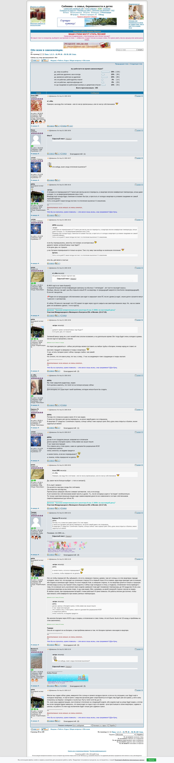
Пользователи (77, 12)
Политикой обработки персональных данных (129, 760)
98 (65, 54)
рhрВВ (83, 754)
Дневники (106, 9)
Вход (102, 14)
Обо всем (86, 60)
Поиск (67, 12)
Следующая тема (136, 64)
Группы (87, 12)
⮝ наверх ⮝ (35, 126)
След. (74, 54)
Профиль (75, 14)
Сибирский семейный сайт (74, 9)
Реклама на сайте (84, 10)
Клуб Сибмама (90, 9)
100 (70, 54)
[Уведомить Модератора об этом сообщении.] (142, 96)
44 (56, 54)
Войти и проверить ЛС (89, 14)
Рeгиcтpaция (106, 12)
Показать (68, 138)
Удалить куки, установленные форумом (78, 751)
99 (67, 54)
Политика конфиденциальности (98, 751)
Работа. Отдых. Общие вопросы (69, 60)
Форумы (54, 60)
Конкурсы (96, 12)
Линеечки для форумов (101, 10)
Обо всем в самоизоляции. (47, 50)
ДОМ (100, 9)
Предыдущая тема (121, 64)
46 (61, 54)
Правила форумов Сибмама (87, 17)
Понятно (151, 760)
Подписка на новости (68, 10)
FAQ (112, 10)
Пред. (47, 54)
